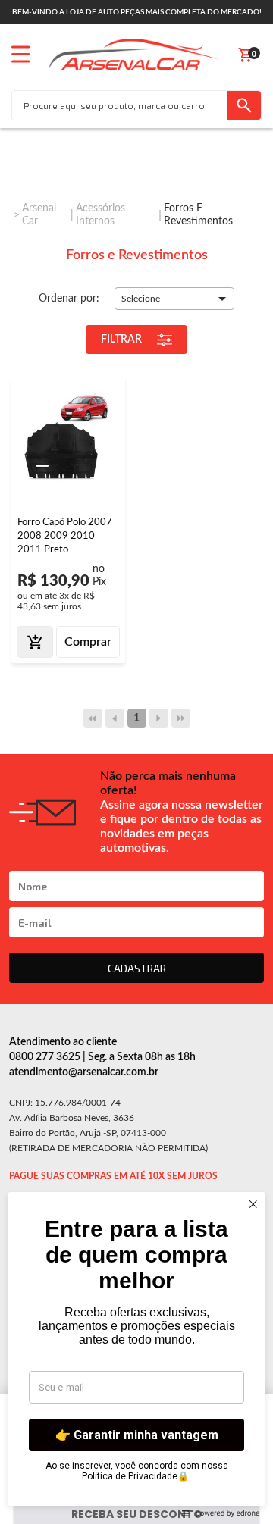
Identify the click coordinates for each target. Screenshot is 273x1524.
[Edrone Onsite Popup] (136, 762)
